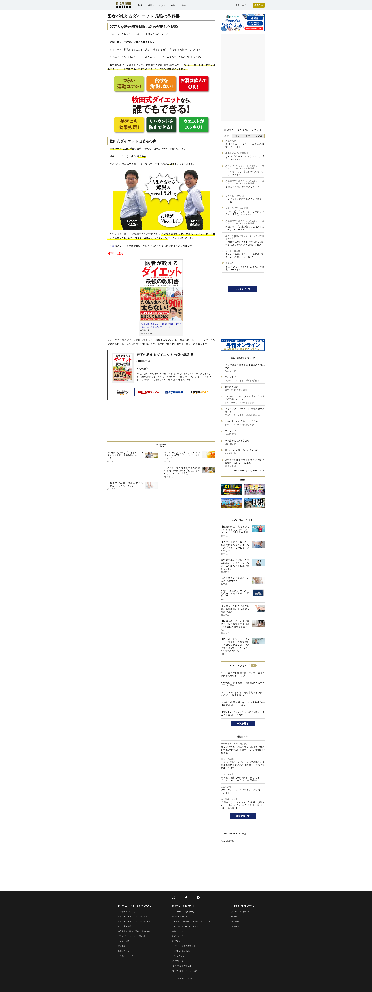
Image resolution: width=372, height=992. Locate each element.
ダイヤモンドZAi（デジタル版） (186, 926)
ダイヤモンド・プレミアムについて (133, 916)
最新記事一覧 (243, 816)
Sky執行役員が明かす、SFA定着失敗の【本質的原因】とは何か (243, 704)
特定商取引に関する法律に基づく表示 (134, 931)
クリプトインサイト (180, 960)
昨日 (237, 135)
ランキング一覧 (243, 288)
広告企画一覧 (227, 840)
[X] (173, 898)
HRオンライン (178, 956)
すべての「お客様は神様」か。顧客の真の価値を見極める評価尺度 (243, 674)
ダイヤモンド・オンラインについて (134, 905)
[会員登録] (259, 5)
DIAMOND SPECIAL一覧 (233, 833)
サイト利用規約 (124, 926)
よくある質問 (123, 941)
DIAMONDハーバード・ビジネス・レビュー (191, 921)
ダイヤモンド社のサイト (183, 905)
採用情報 (235, 921)
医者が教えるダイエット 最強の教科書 (165, 354)
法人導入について (125, 956)
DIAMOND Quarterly (181, 951)
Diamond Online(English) (183, 911)
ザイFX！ (176, 941)
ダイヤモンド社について (242, 905)
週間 (248, 135)
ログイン (246, 5)
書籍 (184, 5)
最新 (226, 135)
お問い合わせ (123, 951)
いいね (259, 135)
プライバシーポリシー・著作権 (131, 936)
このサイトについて (126, 911)
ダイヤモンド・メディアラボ (184, 970)
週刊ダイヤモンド (180, 916)
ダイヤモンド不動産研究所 (183, 946)
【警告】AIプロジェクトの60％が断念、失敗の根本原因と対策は (243, 714)
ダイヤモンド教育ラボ (181, 965)
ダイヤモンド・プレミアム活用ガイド (134, 921)
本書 (112, 245)
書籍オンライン (179, 931)
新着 (140, 5)
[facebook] (186, 898)
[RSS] (198, 898)
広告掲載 (122, 946)
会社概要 (235, 916)
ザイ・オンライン (180, 936)
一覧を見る (242, 723)
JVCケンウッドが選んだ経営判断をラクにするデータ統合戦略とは (243, 694)
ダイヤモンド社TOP (240, 911)
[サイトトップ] (123, 5)
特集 (173, 5)
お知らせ (235, 926)
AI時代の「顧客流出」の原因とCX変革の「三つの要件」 (243, 684)
